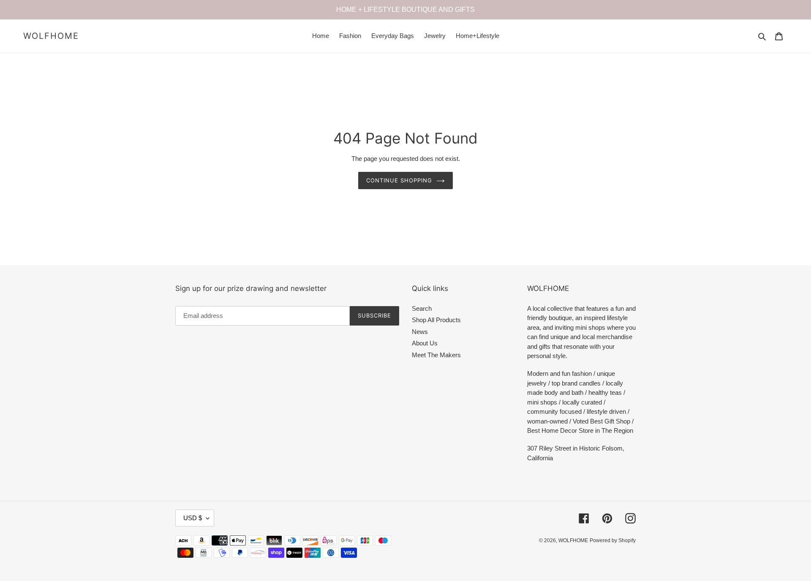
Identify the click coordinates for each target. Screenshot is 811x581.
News (420, 331)
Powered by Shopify (613, 540)
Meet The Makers (436, 354)
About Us (425, 343)
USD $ (192, 517)
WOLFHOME (51, 36)
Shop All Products (436, 319)
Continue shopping (399, 180)
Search (422, 308)
